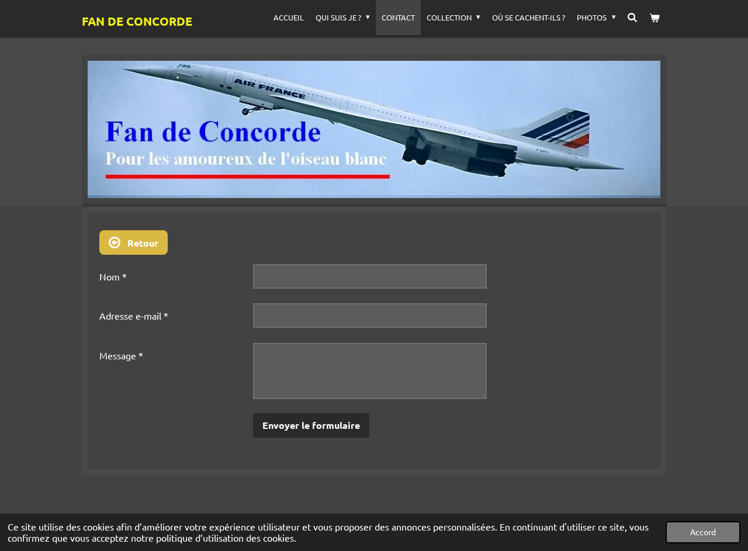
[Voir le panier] (655, 17)
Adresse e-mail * (133, 315)
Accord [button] (703, 531)
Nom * (113, 276)
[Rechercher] (633, 17)
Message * (121, 355)
